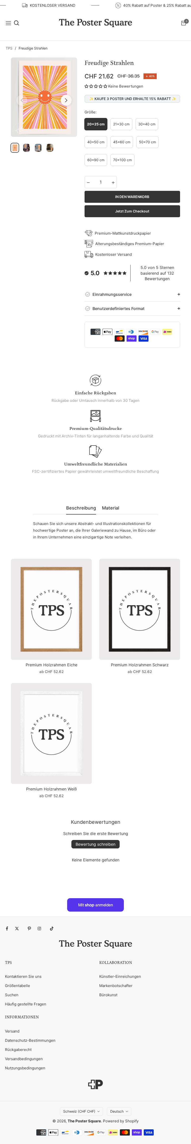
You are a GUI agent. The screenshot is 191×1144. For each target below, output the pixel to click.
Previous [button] (21, 100)
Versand (12, 1031)
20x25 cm (96, 124)
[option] (44, 97)
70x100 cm (122, 160)
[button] (96, 86)
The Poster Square (84, 1121)
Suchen (11, 994)
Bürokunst (108, 994)
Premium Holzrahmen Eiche (51, 664)
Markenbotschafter (116, 985)
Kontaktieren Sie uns (23, 976)
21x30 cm (121, 124)
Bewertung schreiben (95, 844)
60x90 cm (95, 160)
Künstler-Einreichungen (120, 976)
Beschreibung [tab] (81, 508)
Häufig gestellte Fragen (25, 1004)
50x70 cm (147, 142)
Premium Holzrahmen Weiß (51, 788)
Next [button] (66, 100)
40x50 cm (95, 142)
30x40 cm (146, 124)
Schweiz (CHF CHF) (79, 1111)
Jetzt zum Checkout (132, 211)
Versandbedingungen (24, 1058)
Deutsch (117, 1111)
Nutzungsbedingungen (25, 1068)
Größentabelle (17, 985)
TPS (9, 48)
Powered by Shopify (121, 1121)
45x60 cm (121, 142)
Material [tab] (110, 508)
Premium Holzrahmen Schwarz (140, 664)
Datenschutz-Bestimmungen (30, 1040)
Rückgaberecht (18, 1049)
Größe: (90, 112)
